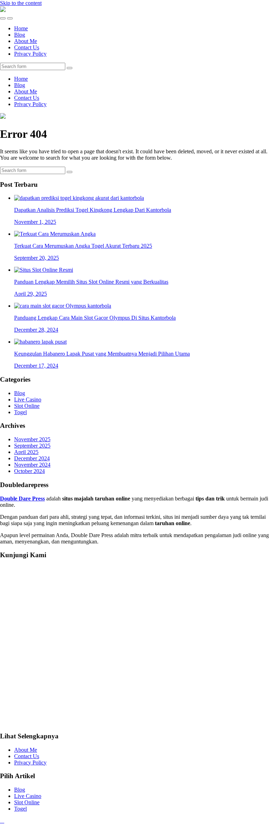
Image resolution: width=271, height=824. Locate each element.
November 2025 (32, 439)
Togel (20, 412)
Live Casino (27, 399)
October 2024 (29, 471)
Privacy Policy (30, 54)
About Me (25, 41)
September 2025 (32, 446)
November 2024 (32, 465)
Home (21, 28)
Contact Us (26, 47)
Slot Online (27, 406)
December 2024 (32, 458)
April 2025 (26, 452)
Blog (19, 35)
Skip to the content (21, 3)
